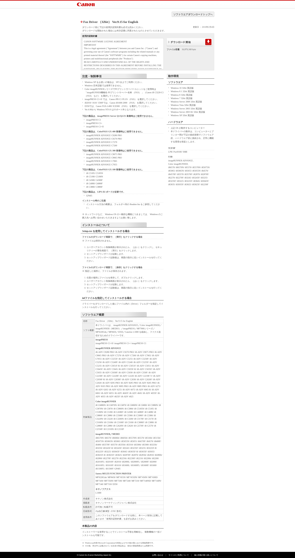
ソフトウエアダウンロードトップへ (193, 14)
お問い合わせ (157, 555)
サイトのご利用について (179, 555)
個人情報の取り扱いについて (206, 555)
